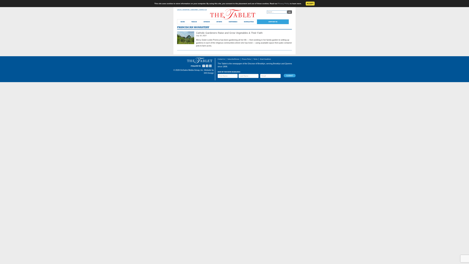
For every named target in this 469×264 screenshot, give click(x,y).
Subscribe (194, 9)
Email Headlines (265, 59)
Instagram (211, 65)
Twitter (207, 65)
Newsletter (249, 22)
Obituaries (233, 22)
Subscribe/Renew (233, 59)
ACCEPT (310, 4)
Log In (179, 9)
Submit (289, 76)
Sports (219, 22)
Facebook (204, 65)
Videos (194, 22)
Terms (255, 59)
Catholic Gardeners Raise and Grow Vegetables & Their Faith (229, 33)
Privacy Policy (284, 4)
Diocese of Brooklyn (256, 64)
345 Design (209, 73)
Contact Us (203, 9)
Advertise (186, 9)
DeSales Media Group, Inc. (192, 70)
